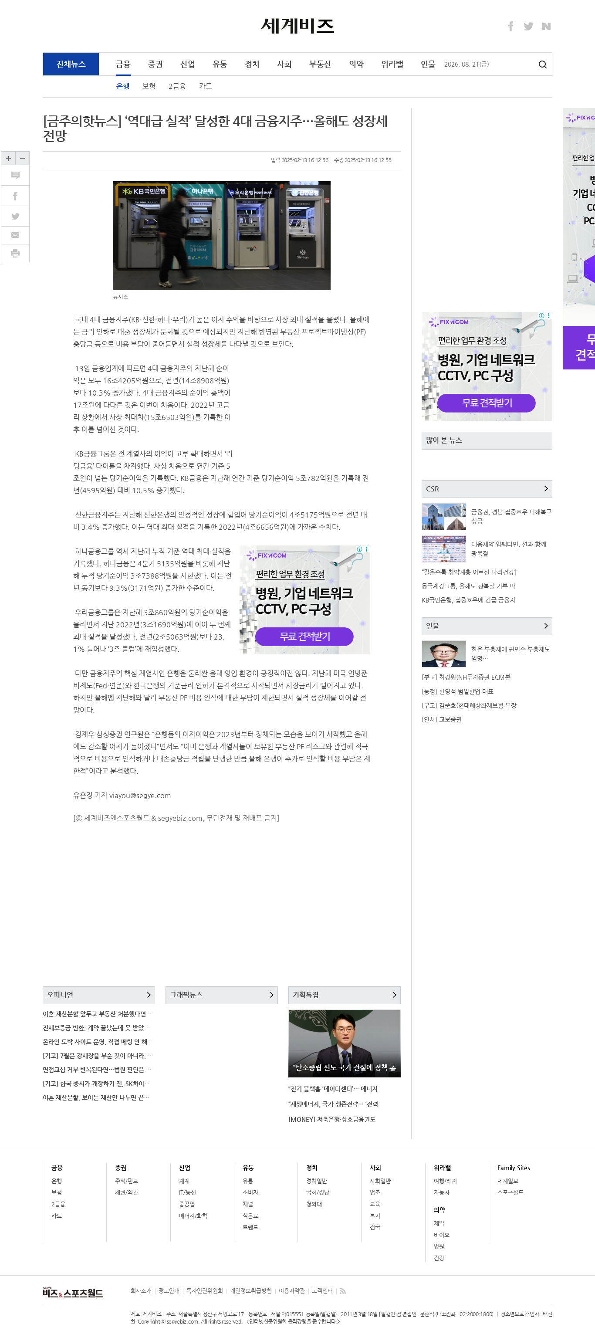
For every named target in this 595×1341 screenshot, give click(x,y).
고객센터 (322, 1290)
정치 (252, 63)
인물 (428, 63)
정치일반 (316, 1181)
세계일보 (507, 1181)
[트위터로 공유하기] (20, 216)
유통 (220, 63)
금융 (123, 63)
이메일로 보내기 (15, 235)
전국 (375, 1227)
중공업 (187, 1204)
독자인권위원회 (204, 1290)
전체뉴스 (71, 63)
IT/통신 (187, 1192)
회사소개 (141, 1290)
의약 (356, 63)
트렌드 (250, 1227)
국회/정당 (317, 1192)
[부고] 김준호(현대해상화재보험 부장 (469, 705)
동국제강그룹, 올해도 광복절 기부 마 (468, 585)
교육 (375, 1204)
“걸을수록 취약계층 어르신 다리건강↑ (469, 572)
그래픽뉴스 (186, 995)
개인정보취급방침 (251, 1290)
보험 (149, 86)
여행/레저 (445, 1181)
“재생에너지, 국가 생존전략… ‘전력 (333, 1104)
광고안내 (169, 1290)
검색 (543, 64)
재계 (184, 1181)
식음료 (250, 1215)
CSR (432, 488)
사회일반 (380, 1181)
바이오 (442, 1235)
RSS (343, 1291)
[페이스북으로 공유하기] (20, 196)
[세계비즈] (297, 25)
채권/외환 (126, 1192)
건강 (439, 1258)
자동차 (442, 1192)
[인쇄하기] (15, 253)
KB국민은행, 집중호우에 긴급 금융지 (468, 599)
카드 (205, 86)
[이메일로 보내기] (15, 235)
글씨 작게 (22, 158)
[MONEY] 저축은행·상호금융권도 (331, 1119)
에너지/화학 (193, 1215)
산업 (187, 63)
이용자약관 (292, 1290)
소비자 (250, 1192)
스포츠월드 (510, 1192)
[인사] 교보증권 (442, 719)
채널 (248, 1204)
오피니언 (60, 995)
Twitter (528, 26)
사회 (284, 63)
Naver (546, 26)
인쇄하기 (15, 253)
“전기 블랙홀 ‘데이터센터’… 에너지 (333, 1088)
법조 (375, 1192)
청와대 (314, 1204)
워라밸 (392, 63)
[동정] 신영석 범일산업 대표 (458, 691)
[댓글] (20, 175)
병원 (439, 1246)
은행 (122, 86)
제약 (439, 1223)
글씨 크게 (8, 158)
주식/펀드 (126, 1181)
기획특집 (306, 995)
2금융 (177, 86)
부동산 (320, 63)
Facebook (511, 26)
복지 (375, 1215)
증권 (155, 63)
